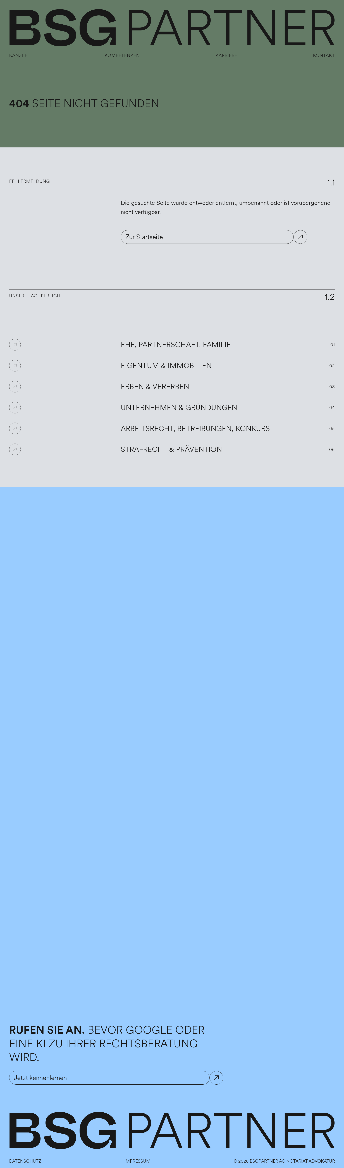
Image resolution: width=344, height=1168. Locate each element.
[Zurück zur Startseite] (172, 28)
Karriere (226, 55)
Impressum (137, 1161)
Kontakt (324, 55)
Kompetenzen (122, 55)
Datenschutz (25, 1161)
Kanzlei (19, 55)
